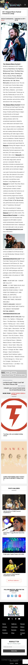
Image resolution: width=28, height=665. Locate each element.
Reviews (13, 630)
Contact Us (22, 633)
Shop (12, 633)
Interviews (14, 627)
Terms (16, 663)
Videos (22, 627)
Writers (22, 630)
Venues (22, 624)
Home (4, 624)
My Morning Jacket (20, 375)
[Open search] (20, 4)
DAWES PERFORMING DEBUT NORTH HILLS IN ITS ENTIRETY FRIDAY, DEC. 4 (13, 478)
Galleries (14, 624)
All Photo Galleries (13, 580)
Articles (4, 627)
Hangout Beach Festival (7, 375)
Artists (7, 372)
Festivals (14, 372)
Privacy (12, 663)
